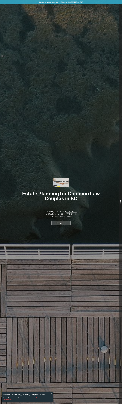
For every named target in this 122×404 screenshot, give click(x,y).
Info (61, 223)
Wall (120, 202)
